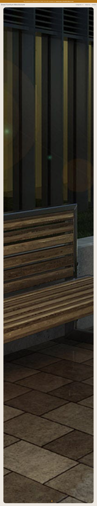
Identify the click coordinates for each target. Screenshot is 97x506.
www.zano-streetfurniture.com (65, 1)
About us (87, 4)
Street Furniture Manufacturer (13, 5)
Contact (94, 4)
